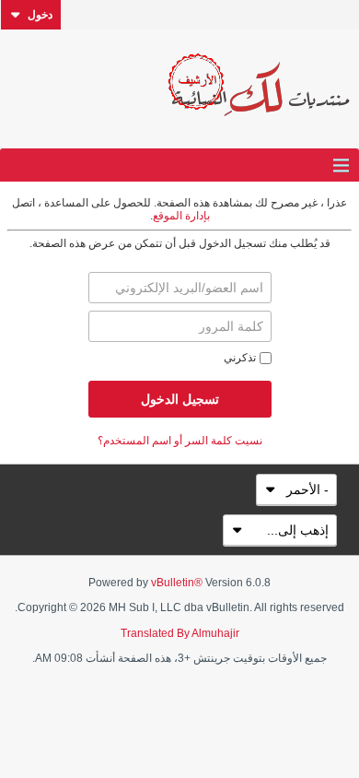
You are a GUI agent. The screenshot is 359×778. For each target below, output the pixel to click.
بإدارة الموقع (181, 215)
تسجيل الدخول (180, 399)
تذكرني (240, 357)
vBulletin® (177, 582)
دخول (40, 14)
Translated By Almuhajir (180, 633)
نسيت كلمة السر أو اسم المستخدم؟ (180, 440)
